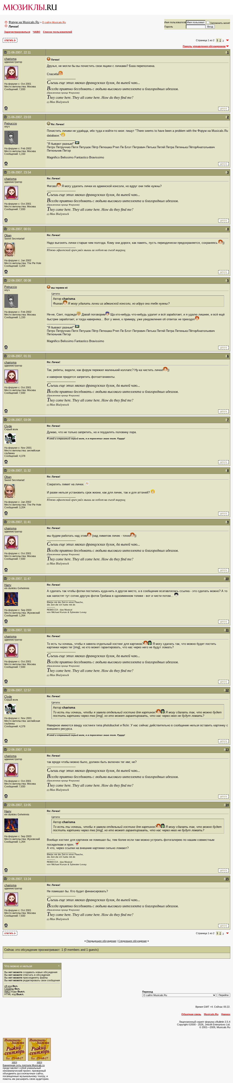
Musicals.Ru (211, 1014)
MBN (14, 1062)
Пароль (168, 26)
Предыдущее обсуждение (101, 941)
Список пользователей (57, 32)
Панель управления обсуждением (204, 46)
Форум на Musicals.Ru (24, 22)
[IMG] (7, 991)
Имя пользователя (175, 22)
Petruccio (10, 123)
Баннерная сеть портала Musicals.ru (24, 1065)
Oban (7, 235)
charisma (10, 59)
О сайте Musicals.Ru (54, 22)
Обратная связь (191, 1014)
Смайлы (9, 988)
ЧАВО (36, 32)
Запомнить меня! (220, 23)
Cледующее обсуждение (132, 941)
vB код (8, 986)
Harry (7, 585)
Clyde (8, 426)
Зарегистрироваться (17, 32)
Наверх (225, 1014)
